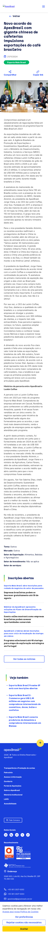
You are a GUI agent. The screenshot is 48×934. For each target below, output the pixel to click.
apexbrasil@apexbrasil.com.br (20, 899)
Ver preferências (24, 917)
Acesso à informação (13, 777)
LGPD (6, 799)
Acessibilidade (10, 804)
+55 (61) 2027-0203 (16, 894)
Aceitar (24, 929)
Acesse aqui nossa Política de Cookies (20, 911)
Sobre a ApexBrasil (12, 790)
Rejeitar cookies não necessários (24, 922)
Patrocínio (8, 772)
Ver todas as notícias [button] (24, 659)
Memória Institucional (13, 795)
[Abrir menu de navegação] (43, 6)
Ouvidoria (8, 781)
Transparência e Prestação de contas (19, 768)
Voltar (16, 16)
